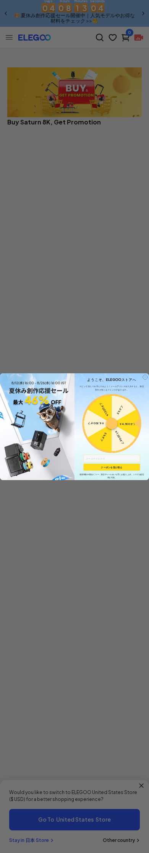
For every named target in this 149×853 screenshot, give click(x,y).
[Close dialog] (145, 376)
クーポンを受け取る (111, 466)
